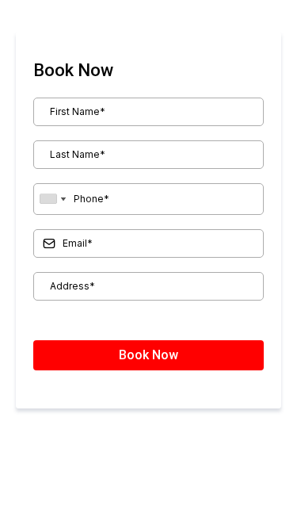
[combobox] (52, 199)
